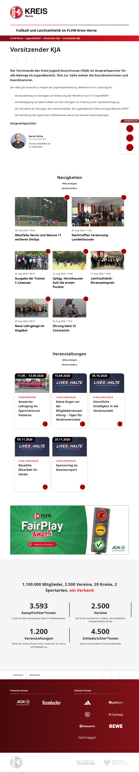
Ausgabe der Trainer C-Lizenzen (30, 280)
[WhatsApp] (12, 60)
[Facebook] (21, 60)
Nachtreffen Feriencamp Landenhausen (90, 237)
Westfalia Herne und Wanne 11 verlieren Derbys (38, 237)
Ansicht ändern (69, 188)
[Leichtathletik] (129, 138)
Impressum (18, 675)
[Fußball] (129, 128)
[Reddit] (39, 60)
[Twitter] (30, 60)
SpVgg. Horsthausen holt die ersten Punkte (68, 282)
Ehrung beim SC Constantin (64, 328)
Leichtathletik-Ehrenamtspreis (102, 280)
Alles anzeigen (69, 183)
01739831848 (35, 146)
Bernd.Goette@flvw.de (40, 143)
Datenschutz (34, 675)
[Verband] (129, 147)
